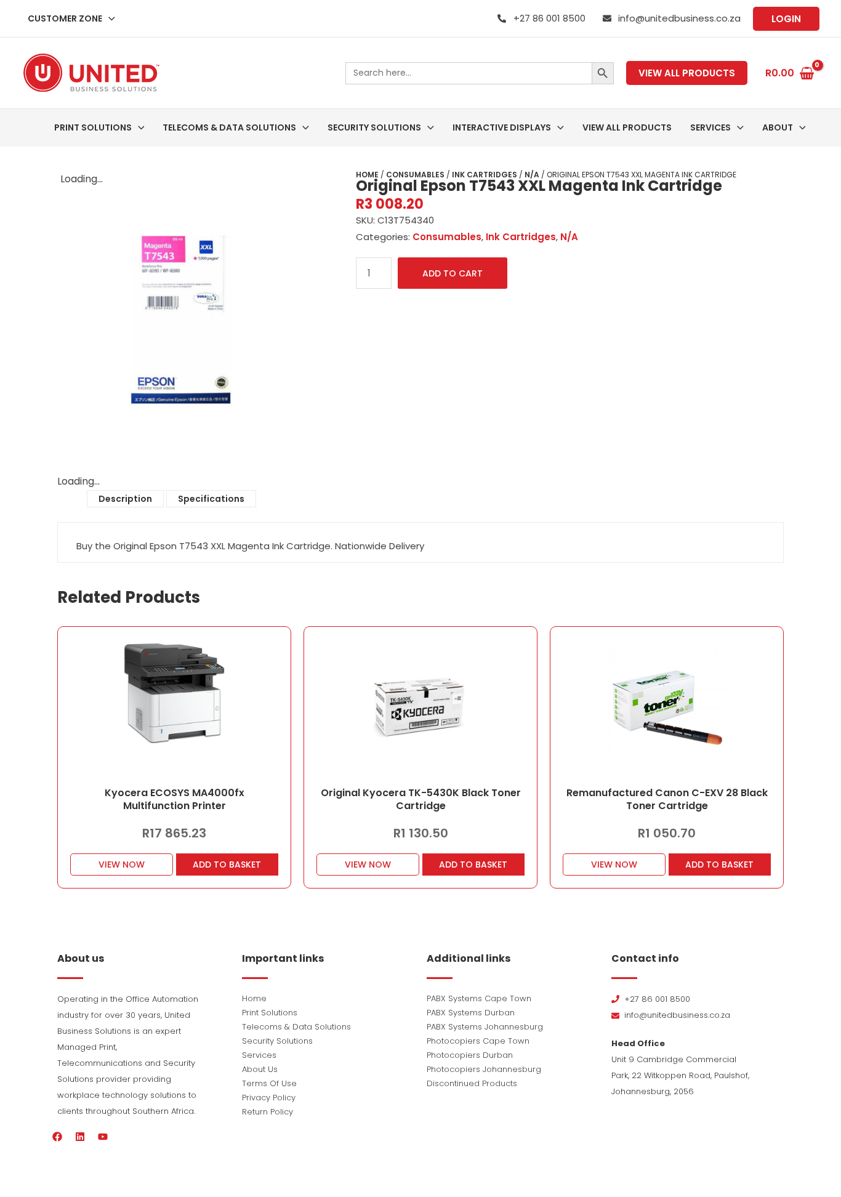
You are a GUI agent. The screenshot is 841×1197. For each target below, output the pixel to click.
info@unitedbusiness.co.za (679, 18)
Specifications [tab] (211, 499)
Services (259, 1055)
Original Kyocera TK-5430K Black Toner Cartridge (421, 799)
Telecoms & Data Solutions (296, 1027)
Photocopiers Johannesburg (484, 1069)
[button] (108, 18)
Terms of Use (269, 1083)
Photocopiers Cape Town (478, 1041)
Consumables (415, 174)
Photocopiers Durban (470, 1055)
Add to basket (227, 864)
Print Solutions (269, 1012)
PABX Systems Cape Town (479, 998)
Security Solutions (277, 1041)
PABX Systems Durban (471, 1012)
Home (367, 174)
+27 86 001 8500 (549, 18)
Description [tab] (125, 499)
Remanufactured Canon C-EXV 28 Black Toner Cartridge (667, 799)
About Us (260, 1069)
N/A (532, 174)
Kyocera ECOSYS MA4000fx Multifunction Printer (174, 799)
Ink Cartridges (484, 174)
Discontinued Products (472, 1083)
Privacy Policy (269, 1097)
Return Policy (267, 1112)
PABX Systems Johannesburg (485, 1027)
